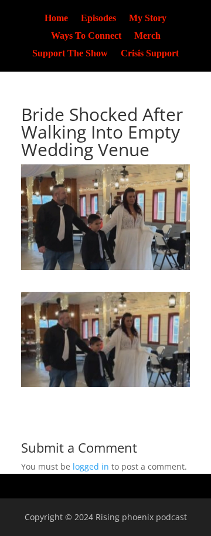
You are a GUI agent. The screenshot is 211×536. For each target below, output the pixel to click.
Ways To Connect (86, 36)
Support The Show (70, 53)
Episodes (98, 18)
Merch (147, 36)
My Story (147, 18)
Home (56, 18)
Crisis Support (150, 53)
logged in (91, 466)
